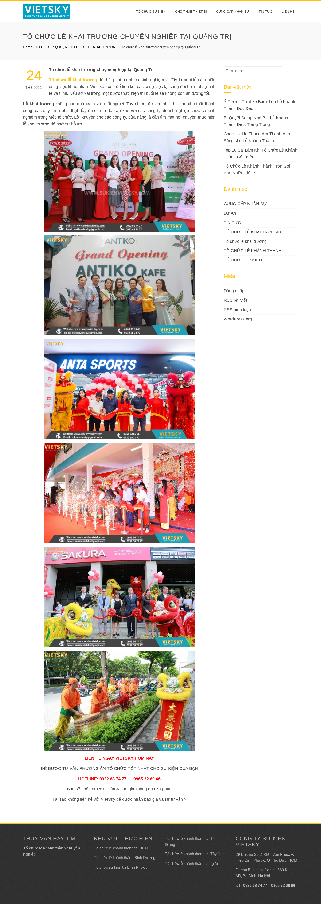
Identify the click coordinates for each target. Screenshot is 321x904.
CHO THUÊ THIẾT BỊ (191, 11)
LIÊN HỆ (288, 11)
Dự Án (230, 213)
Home (27, 47)
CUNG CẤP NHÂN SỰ (232, 11)
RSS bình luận (237, 309)
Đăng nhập (234, 290)
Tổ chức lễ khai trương (245, 241)
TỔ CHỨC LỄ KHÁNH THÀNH (253, 250)
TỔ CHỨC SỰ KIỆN (151, 11)
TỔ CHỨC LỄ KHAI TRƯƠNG (94, 47)
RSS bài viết (235, 300)
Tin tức (265, 11)
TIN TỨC (232, 222)
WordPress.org (238, 319)
